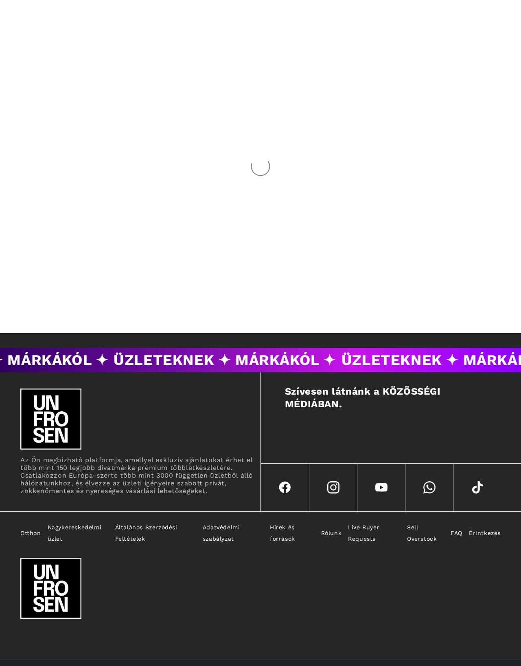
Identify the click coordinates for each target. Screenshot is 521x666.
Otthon (30, 533)
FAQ (456, 533)
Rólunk (331, 533)
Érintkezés (485, 533)
